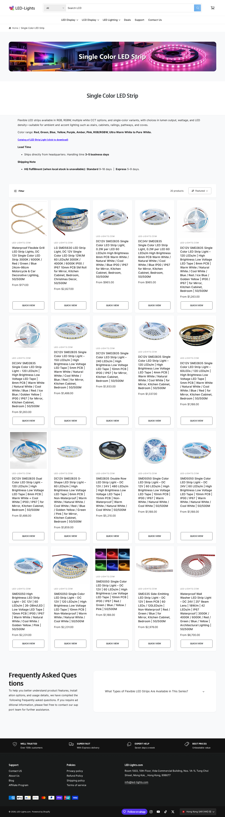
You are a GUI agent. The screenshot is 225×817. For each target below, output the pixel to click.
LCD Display (89, 19)
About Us (14, 775)
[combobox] (134, 8)
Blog (11, 780)
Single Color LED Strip (32, 28)
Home (15, 28)
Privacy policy (75, 771)
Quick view (28, 305)
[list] (112, 746)
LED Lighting (110, 19)
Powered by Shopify (41, 812)
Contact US (15, 771)
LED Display (68, 19)
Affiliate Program (18, 785)
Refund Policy (75, 775)
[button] (212, 8)
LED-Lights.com (24, 812)
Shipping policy (76, 780)
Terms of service (76, 785)
